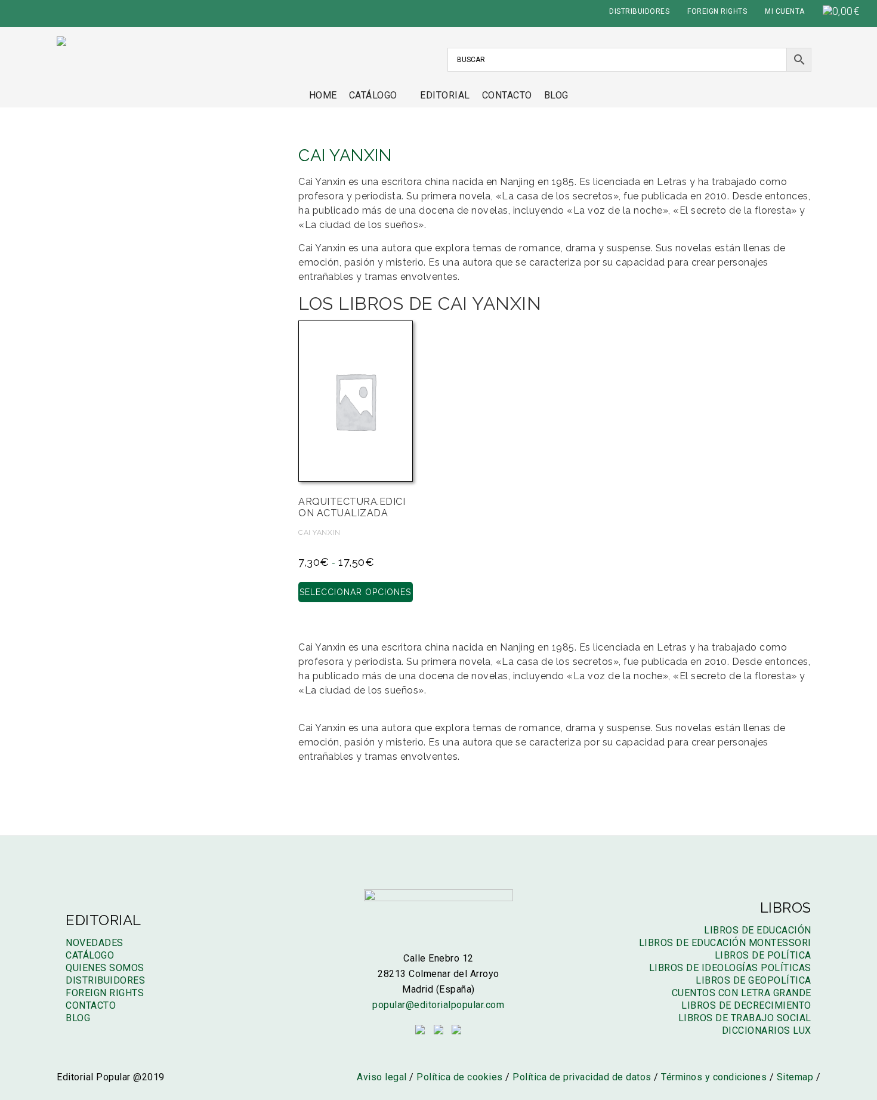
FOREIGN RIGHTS (717, 11)
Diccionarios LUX (766, 1030)
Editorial (445, 95)
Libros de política (763, 955)
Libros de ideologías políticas (730, 967)
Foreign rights (105, 993)
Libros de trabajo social (744, 1018)
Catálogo (373, 95)
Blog (556, 95)
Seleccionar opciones (355, 592)
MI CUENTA (785, 11)
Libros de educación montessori (725, 942)
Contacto (507, 95)
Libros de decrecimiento (746, 1005)
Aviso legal (382, 1077)
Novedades (94, 942)
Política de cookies (459, 1077)
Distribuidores (105, 980)
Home (323, 95)
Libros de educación (757, 930)
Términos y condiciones (714, 1077)
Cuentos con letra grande (741, 993)
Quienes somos (105, 967)
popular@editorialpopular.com (438, 1004)
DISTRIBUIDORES (639, 11)
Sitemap (795, 1077)
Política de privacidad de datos (581, 1077)
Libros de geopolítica (753, 980)
